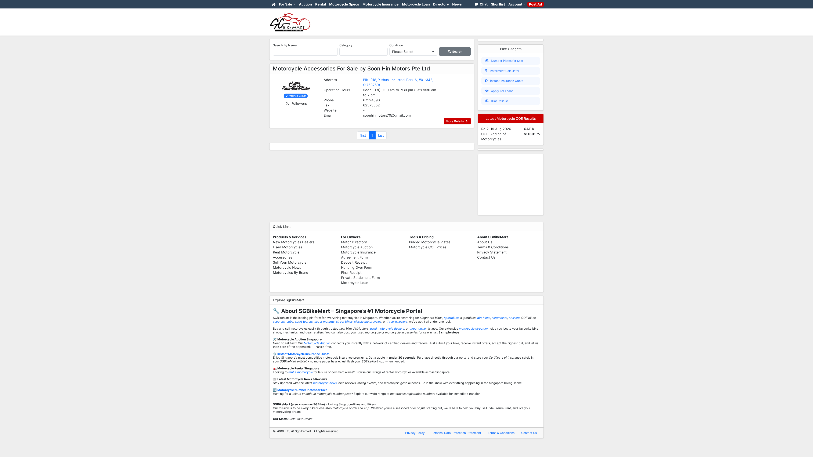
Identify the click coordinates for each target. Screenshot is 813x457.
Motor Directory (354, 242)
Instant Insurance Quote (506, 81)
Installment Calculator (504, 71)
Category (346, 45)
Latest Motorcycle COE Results (511, 118)
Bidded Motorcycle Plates (429, 242)
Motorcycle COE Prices (427, 247)
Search (457, 51)
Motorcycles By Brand (290, 272)
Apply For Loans (502, 91)
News (457, 4)
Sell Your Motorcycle (289, 262)
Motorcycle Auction (357, 247)
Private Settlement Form (360, 277)
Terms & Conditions (493, 247)
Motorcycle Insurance (380, 4)
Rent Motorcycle (286, 252)
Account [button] (515, 4)
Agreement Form (354, 257)
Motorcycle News (287, 267)
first (363, 135)
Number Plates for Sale (507, 60)
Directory (441, 4)
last (381, 135)
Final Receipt (351, 272)
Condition (396, 45)
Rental (320, 4)
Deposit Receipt (354, 262)
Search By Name (285, 45)
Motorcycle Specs (344, 4)
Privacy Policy (415, 433)
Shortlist (498, 4)
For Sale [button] (286, 4)
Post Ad (535, 4)
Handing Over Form (356, 267)
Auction (305, 4)
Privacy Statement (492, 252)
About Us (484, 242)
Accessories (282, 257)
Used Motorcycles (287, 247)
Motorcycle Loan (416, 4)
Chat (483, 4)
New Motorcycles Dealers (293, 242)
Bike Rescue (499, 101)
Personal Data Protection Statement (456, 433)
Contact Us (486, 257)
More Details (455, 121)
